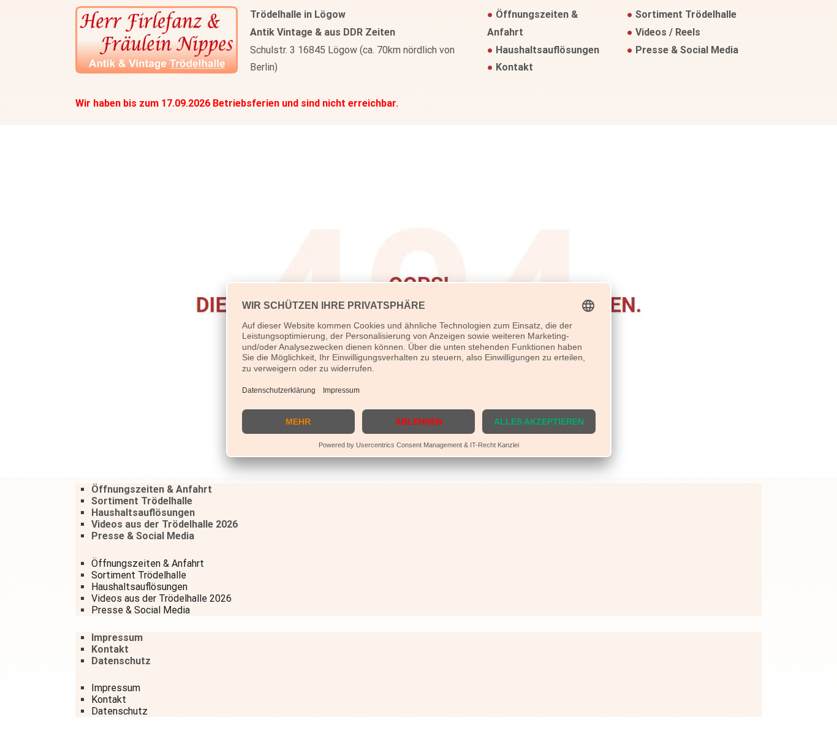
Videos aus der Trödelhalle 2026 (164, 524)
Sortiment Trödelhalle (686, 14)
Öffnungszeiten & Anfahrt (151, 489)
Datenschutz (121, 661)
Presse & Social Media (686, 50)
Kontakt (514, 67)
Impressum (117, 637)
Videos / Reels (667, 32)
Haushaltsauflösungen (547, 50)
